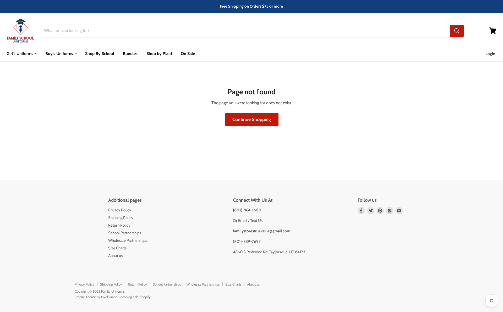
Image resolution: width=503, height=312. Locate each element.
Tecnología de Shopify (135, 297)
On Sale (188, 53)
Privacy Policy (119, 210)
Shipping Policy (120, 217)
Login (490, 53)
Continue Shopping (251, 119)
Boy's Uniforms (59, 53)
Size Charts (117, 248)
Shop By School (99, 53)
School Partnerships (124, 233)
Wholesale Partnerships (127, 240)
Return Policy (119, 225)
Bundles (130, 53)
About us (115, 255)
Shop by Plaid (159, 53)
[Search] (457, 31)
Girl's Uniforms (20, 53)
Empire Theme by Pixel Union (96, 297)
